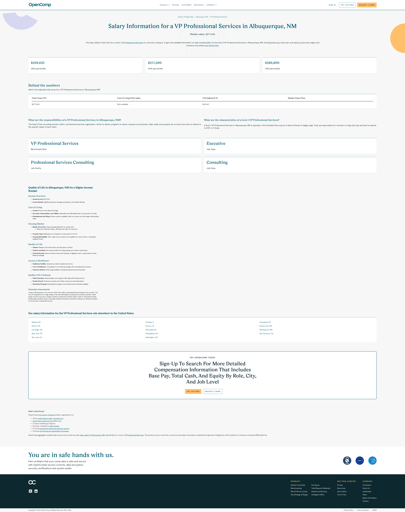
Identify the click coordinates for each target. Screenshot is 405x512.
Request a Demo (367, 5)
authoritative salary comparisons (50, 418)
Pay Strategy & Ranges (299, 495)
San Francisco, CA (266, 334)
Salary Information (370, 498)
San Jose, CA (37, 337)
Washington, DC (152, 337)
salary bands (54, 426)
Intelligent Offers (317, 495)
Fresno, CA (150, 326)
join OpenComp (212, 45)
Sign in (332, 5)
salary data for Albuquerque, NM (92, 435)
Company (368, 481)
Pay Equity (315, 485)
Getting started (346, 481)
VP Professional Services (218, 17)
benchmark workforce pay (43, 421)
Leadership (367, 492)
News (365, 495)
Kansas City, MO (265, 326)
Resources (199, 5)
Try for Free (347, 5)
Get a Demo (342, 492)
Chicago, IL (150, 322)
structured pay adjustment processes (54, 431)
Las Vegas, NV (37, 330)
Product (295, 481)
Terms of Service (363, 510)
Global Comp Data (298, 485)
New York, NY (37, 334)
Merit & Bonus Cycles (299, 492)
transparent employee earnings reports (54, 429)
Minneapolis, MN (265, 330)
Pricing (175, 5)
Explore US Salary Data (185, 17)
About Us (366, 488)
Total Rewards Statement (320, 488)
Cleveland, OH (265, 322)
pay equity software (47, 415)
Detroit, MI (36, 326)
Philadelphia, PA (152, 334)
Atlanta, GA (36, 322)
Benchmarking (296, 488)
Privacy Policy (348, 510)
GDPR (375, 510)
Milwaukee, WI (151, 330)
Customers (186, 5)
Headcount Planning (319, 492)
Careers (366, 501)
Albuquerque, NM (202, 17)
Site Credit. (67, 510)
